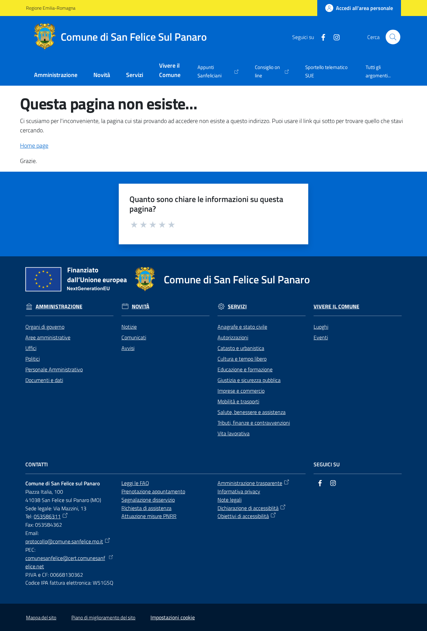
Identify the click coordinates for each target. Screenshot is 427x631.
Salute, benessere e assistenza (252, 412)
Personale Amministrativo (54, 369)
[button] (393, 37)
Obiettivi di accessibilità (243, 516)
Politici (32, 359)
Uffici (30, 348)
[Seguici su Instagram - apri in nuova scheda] (334, 37)
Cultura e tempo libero (242, 359)
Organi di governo (44, 327)
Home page (34, 145)
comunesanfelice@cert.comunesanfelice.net (65, 562)
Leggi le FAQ (135, 483)
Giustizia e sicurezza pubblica (249, 380)
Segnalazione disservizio (148, 500)
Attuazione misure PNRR (148, 516)
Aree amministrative (47, 337)
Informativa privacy (239, 491)
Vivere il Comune (336, 306)
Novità (140, 306)
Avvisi (127, 348)
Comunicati (133, 337)
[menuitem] (55, 75)
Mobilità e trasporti (238, 401)
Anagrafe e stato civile (242, 327)
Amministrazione (59, 306)
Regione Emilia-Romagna (50, 7)
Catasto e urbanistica (241, 348)
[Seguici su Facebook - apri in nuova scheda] (320, 37)
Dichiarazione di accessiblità (248, 508)
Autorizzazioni (233, 337)
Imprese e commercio (241, 391)
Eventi (321, 337)
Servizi (237, 306)
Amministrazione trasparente (250, 483)
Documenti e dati (44, 380)
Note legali (230, 500)
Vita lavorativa (234, 433)
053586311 (47, 516)
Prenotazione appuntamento (153, 491)
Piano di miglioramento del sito (103, 617)
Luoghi (321, 327)
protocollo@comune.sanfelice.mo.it (64, 541)
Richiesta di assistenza (146, 508)
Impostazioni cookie (172, 617)
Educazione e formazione (245, 369)
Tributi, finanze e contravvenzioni (254, 423)
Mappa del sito (41, 617)
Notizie (129, 327)
